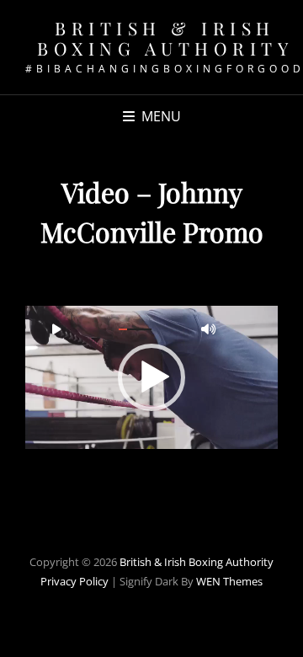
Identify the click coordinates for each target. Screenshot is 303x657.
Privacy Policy (74, 581)
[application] (151, 377)
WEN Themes (229, 581)
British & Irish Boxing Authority (165, 38)
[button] (151, 377)
